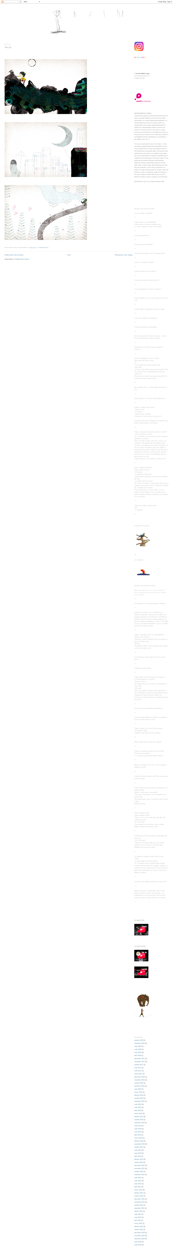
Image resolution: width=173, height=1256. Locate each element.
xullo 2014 (137, 1126)
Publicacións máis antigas (124, 255)
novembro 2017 (139, 1061)
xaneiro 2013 (138, 1162)
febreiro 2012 (138, 1193)
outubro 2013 (138, 1147)
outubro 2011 (138, 1205)
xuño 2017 (137, 1071)
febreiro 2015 (138, 1116)
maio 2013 (137, 1153)
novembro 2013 (139, 1144)
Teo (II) (8, 47)
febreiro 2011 (138, 1226)
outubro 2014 (138, 1119)
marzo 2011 (138, 1223)
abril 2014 (137, 1135)
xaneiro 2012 (138, 1196)
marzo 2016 (138, 1092)
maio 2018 (137, 1052)
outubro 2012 (138, 1171)
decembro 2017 (139, 1058)
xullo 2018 (137, 1046)
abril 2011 (137, 1220)
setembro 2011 (139, 1208)
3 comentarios (42, 247)
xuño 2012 (137, 1181)
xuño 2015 (137, 1104)
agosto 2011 (138, 1211)
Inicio (69, 255)
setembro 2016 (139, 1086)
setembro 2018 (139, 1043)
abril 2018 (137, 1055)
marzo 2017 (138, 1074)
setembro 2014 (139, 1123)
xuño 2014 (137, 1129)
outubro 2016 (138, 1083)
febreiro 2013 (138, 1159)
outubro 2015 (138, 1098)
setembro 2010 (139, 1239)
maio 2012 (137, 1184)
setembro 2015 (139, 1101)
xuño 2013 (137, 1150)
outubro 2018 (138, 1040)
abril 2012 (137, 1187)
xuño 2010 (137, 1245)
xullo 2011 (137, 1214)
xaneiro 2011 (138, 1229)
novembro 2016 (139, 1080)
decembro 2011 (139, 1199)
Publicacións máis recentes (14, 255)
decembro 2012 (139, 1165)
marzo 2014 (138, 1138)
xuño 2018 (137, 1049)
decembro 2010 (139, 1232)
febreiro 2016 (138, 1095)
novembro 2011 (139, 1202)
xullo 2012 (137, 1177)
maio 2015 (137, 1107)
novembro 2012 (139, 1168)
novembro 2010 (139, 1236)
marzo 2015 (138, 1113)
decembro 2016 (139, 1077)
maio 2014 (137, 1132)
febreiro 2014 (138, 1141)
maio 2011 (137, 1217)
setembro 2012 (139, 1174)
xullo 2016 (137, 1089)
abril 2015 (137, 1110)
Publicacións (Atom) (22, 259)
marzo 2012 (138, 1190)
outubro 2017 (138, 1065)
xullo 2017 (137, 1068)
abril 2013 (137, 1156)
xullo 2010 (137, 1242)
